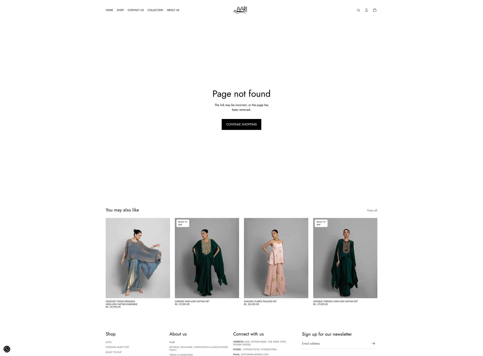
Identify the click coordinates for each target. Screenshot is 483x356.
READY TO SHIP (114, 352)
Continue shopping (241, 124)
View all (372, 210)
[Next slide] (164, 258)
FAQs (172, 342)
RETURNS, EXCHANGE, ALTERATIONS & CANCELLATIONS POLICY (198, 348)
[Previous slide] (111, 258)
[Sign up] (373, 344)
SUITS (109, 342)
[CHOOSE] (164, 292)
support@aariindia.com (255, 354)
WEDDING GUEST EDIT (117, 347)
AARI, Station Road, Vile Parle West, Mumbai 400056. (260, 343)
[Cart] (375, 10)
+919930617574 (250, 349)
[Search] (358, 10)
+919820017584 (268, 349)
